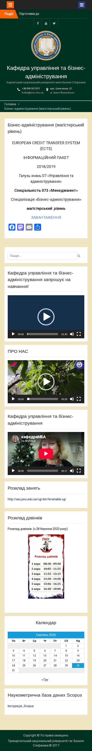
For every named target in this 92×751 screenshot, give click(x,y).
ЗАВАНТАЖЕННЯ (46, 217)
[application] (46, 316)
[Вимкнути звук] (72, 334)
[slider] (42, 334)
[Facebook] (38, 23)
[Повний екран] (79, 334)
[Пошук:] (44, 256)
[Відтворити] (13, 334)
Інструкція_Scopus (21, 706)
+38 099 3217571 (31, 88)
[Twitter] (54, 23)
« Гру (45, 679)
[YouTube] (46, 23)
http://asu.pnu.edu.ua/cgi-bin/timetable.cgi (37, 499)
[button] (46, 316)
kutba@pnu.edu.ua (32, 92)
